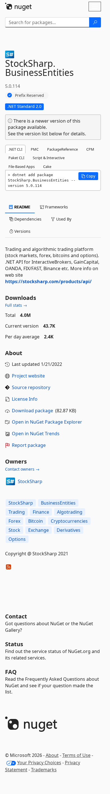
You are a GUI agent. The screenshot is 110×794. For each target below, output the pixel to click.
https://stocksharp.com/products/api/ (48, 281)
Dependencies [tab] (27, 219)
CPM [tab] (90, 149)
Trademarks (44, 770)
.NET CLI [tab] (15, 149)
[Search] (95, 22)
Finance (41, 512)
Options (17, 539)
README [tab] (21, 207)
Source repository (31, 387)
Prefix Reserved (29, 95)
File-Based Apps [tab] (21, 166)
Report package (29, 445)
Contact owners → (22, 469)
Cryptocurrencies (69, 521)
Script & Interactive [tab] (49, 157)
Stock (14, 530)
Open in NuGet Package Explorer (47, 422)
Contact (16, 616)
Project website (28, 376)
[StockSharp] (10, 481)
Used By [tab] (63, 219)
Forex (14, 521)
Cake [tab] (47, 166)
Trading (16, 512)
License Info (25, 399)
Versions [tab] (21, 231)
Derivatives (68, 530)
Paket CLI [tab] (16, 157)
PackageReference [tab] (62, 149)
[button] (88, 176)
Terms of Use (76, 755)
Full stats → (16, 305)
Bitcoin (35, 521)
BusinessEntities (58, 503)
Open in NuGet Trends (36, 433)
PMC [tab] (35, 149)
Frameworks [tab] (56, 207)
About (52, 755)
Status (14, 644)
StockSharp (30, 481)
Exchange (38, 530)
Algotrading (69, 512)
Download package (32, 410)
